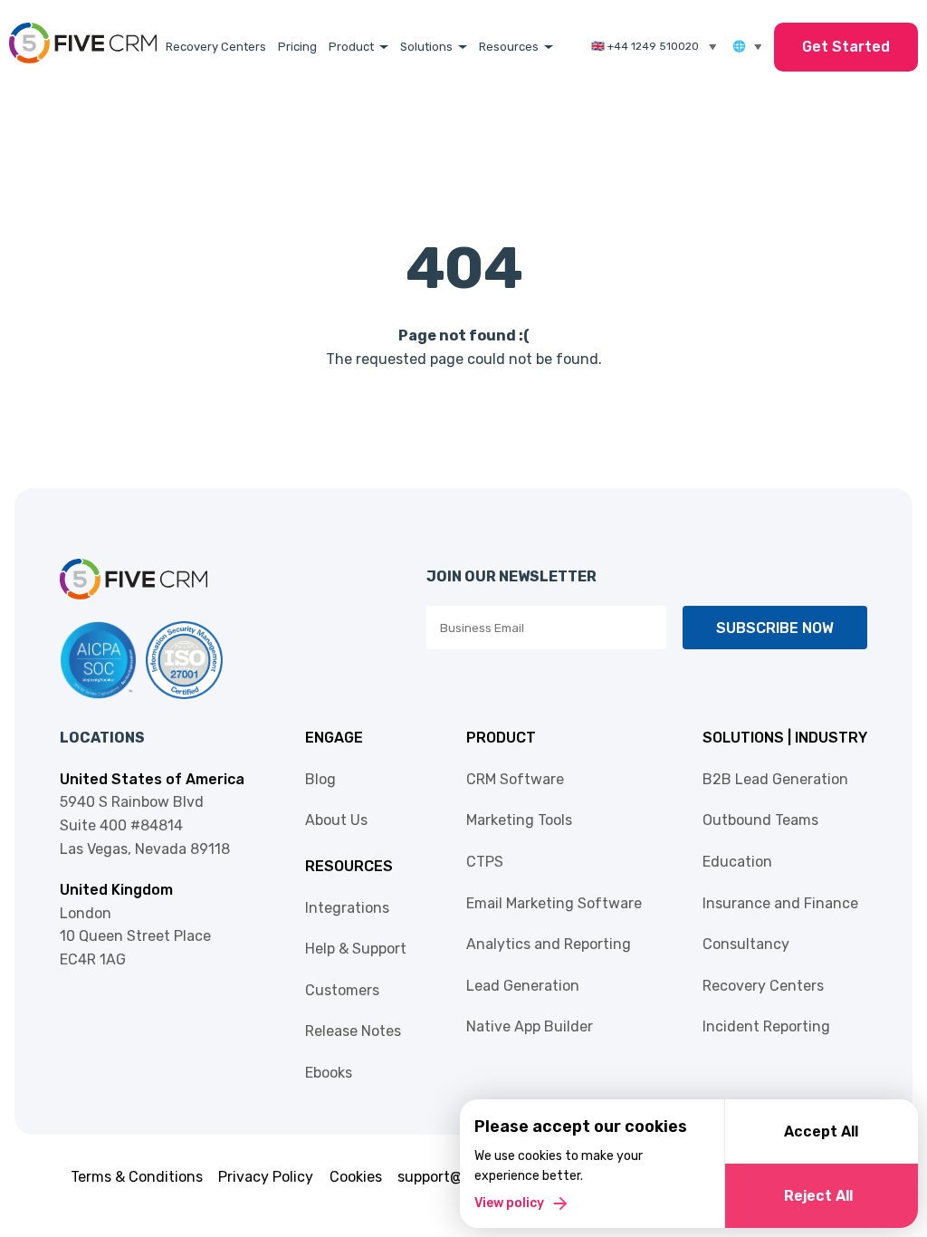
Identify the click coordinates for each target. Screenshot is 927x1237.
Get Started (846, 46)
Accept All (821, 1131)
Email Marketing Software (554, 903)
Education (737, 861)
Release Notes (353, 1031)
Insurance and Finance (780, 903)
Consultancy (745, 944)
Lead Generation (522, 985)
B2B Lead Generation (775, 779)
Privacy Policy (265, 1176)
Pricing (297, 46)
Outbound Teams (760, 820)
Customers (342, 990)
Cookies (356, 1176)
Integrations (347, 907)
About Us (336, 820)
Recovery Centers (216, 46)
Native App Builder (529, 1026)
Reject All (818, 1195)
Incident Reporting (766, 1026)
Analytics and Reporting (548, 944)
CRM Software (515, 779)
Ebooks (328, 1072)
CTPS (484, 861)
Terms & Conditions (137, 1176)
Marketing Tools (519, 820)
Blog (320, 779)
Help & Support (355, 948)
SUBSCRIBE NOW (775, 628)
